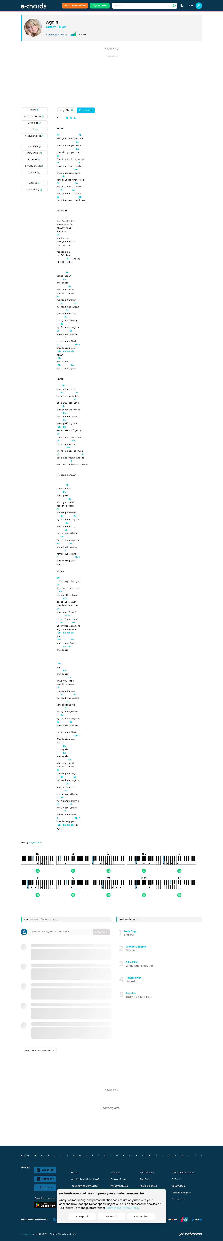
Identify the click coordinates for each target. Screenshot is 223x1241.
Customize (141, 1216)
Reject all (111, 1216)
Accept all (82, 1216)
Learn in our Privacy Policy (122, 1208)
